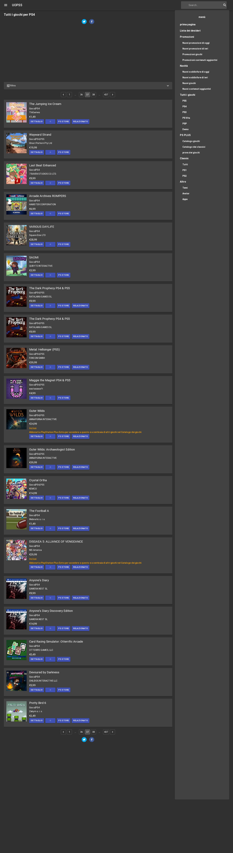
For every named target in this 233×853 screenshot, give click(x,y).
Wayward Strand (40, 134)
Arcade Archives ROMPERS (47, 196)
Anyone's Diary (39, 580)
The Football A (39, 511)
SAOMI (34, 257)
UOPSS (17, 5)
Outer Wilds (37, 411)
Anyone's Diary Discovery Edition (51, 611)
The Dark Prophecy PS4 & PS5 (49, 288)
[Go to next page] (112, 94)
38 (93, 94)
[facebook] (91, 22)
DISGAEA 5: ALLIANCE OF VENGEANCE (56, 541)
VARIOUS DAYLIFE (41, 227)
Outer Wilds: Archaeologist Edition (52, 449)
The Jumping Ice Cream (45, 104)
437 (106, 94)
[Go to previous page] (63, 94)
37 (87, 94)
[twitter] (84, 22)
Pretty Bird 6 (37, 703)
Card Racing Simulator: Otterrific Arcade (56, 641)
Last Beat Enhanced (42, 165)
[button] (88, 86)
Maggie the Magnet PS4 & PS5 (49, 380)
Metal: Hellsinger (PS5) (44, 349)
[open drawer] (6, 5)
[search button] (225, 5)
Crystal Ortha (38, 480)
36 (81, 94)
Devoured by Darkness (44, 672)
